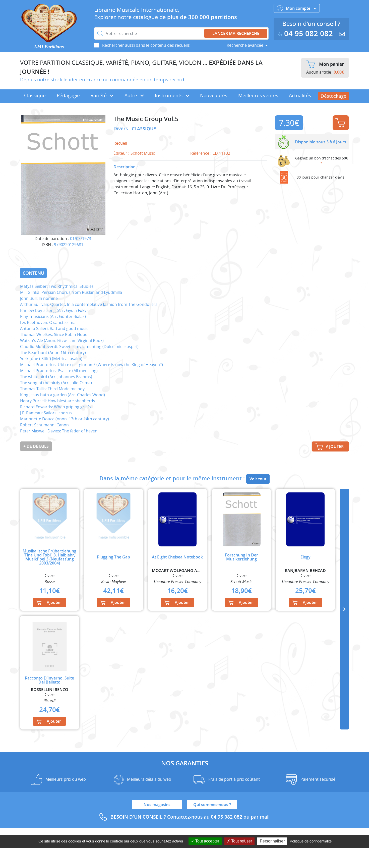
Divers (121, 128)
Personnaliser (272, 841)
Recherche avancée (245, 45)
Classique (35, 95)
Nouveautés (213, 95)
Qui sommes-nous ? (212, 804)
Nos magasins (157, 804)
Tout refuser (241, 841)
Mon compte (298, 8)
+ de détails (36, 446)
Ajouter (341, 122)
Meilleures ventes (258, 95)
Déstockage (333, 96)
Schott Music (143, 153)
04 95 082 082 (308, 33)
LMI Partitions (49, 46)
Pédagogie (68, 95)
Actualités (300, 95)
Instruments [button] (169, 95)
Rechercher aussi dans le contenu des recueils (146, 45)
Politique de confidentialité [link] (311, 841)
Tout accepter (206, 841)
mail (265, 817)
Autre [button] (131, 95)
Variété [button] (99, 95)
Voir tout (258, 479)
